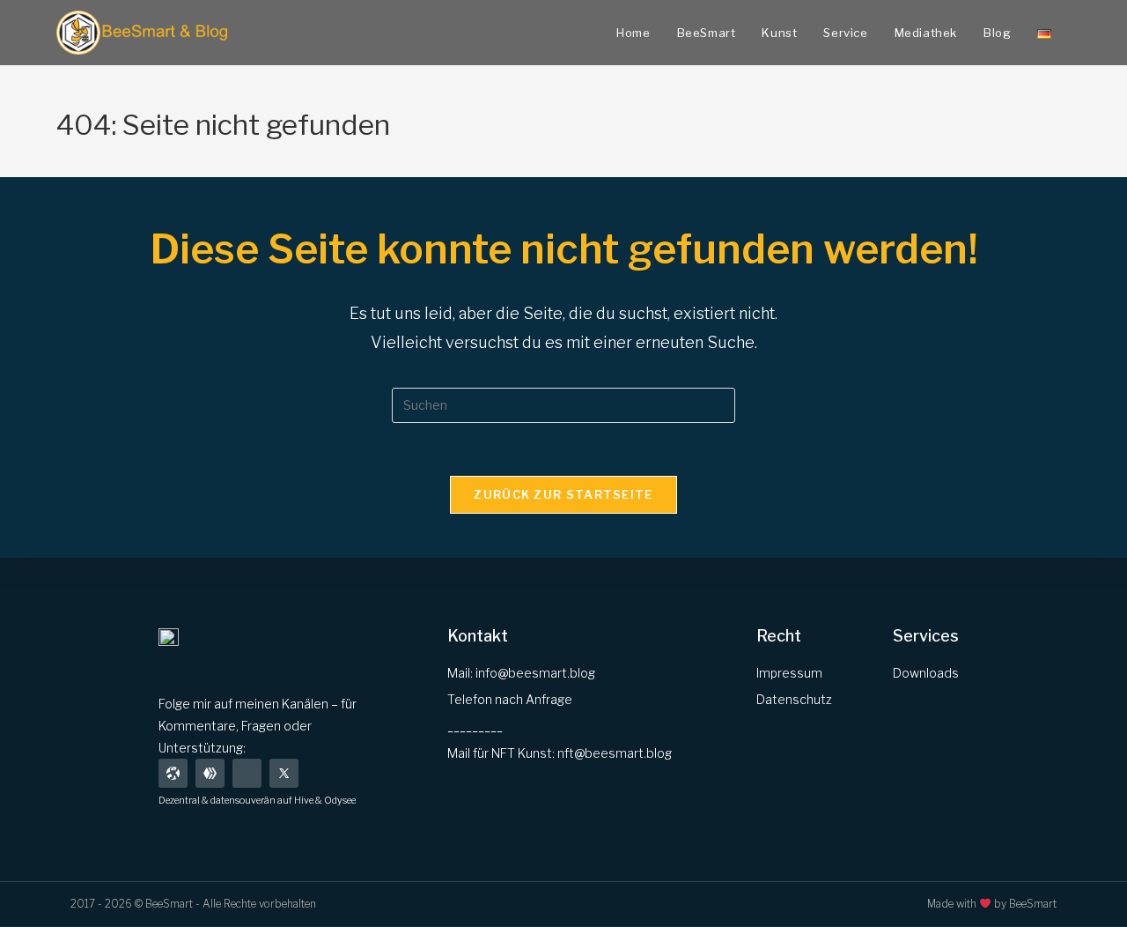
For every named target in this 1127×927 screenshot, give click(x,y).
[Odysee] (173, 773)
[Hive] (210, 773)
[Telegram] (246, 773)
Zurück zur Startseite (563, 494)
